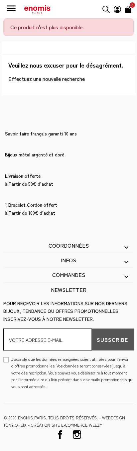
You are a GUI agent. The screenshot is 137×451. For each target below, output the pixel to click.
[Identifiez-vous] (117, 8)
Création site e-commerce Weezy (66, 425)
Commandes (68, 275)
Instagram (77, 434)
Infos (68, 260)
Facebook (60, 434)
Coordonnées (69, 245)
